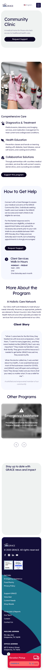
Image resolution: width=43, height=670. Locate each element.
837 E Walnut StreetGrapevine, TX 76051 (12, 648)
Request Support (20, 39)
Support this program (13, 174)
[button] (38, 5)
